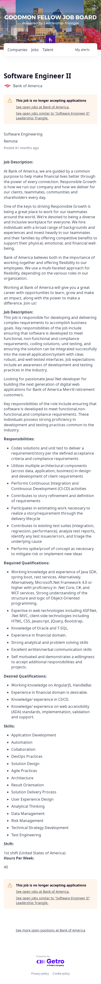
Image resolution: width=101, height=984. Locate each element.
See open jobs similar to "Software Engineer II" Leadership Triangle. (53, 115)
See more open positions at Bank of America (50, 930)
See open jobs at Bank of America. (43, 107)
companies (17, 49)
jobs (35, 49)
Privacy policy (40, 974)
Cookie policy (61, 974)
